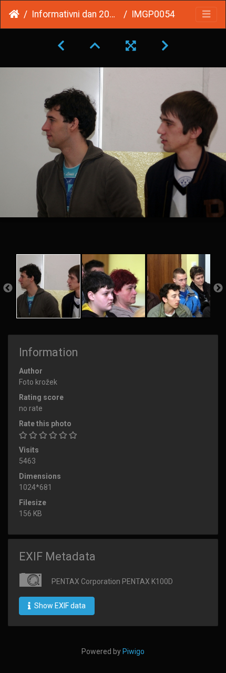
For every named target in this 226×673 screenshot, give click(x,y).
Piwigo (133, 651)
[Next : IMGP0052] (165, 46)
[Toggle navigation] (206, 14)
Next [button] (218, 288)
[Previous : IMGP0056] (61, 46)
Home (14, 14)
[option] (48, 286)
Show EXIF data (59, 605)
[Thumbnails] (95, 46)
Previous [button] (8, 288)
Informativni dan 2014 (75, 14)
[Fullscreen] (131, 46)
